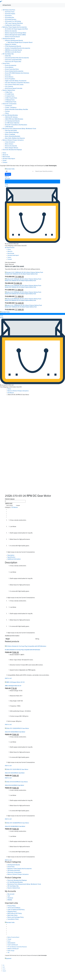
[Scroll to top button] (62, 966)
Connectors (8, 105)
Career (4, 160)
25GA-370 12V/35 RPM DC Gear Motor (15, 773)
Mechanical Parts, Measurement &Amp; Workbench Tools (19, 128)
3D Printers (8, 15)
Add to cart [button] (8, 678)
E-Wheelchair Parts (10, 101)
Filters (7, 113)
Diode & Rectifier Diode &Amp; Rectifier (16, 109)
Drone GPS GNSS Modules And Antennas (17, 73)
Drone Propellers (10, 78)
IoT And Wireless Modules (10, 115)
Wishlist (9, 899)
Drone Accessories (10, 65)
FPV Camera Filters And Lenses (14, 84)
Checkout (10, 898)
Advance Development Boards (14, 40)
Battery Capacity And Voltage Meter (15, 33)
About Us (5, 154)
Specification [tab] (11, 557)
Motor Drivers (9, 144)
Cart (8, 896)
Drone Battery (9, 67)
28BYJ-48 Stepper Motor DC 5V (13, 685)
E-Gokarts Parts (9, 96)
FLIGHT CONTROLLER (12, 944)
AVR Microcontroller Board (13, 52)
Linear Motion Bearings (12, 132)
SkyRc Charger (10, 950)
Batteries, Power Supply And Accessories (15, 27)
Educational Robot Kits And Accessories (17, 57)
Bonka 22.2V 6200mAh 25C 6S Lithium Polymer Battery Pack (20, 293)
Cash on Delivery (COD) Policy (16, 909)
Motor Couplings (10, 134)
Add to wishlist (9, 505)
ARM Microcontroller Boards (13, 50)
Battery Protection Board (12, 36)
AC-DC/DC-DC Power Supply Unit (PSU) (16, 29)
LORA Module (9, 126)
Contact (5, 162)
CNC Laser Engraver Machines (14, 23)
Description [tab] (10, 555)
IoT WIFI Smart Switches (12, 123)
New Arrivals (6, 156)
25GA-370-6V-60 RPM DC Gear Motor (14, 785)
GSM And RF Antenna (11, 117)
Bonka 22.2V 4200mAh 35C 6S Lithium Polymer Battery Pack (20, 280)
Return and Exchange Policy (15, 917)
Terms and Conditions (13, 907)
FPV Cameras (9, 86)
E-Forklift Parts (9, 94)
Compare (18, 505)
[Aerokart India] (4, 1)
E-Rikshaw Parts (10, 100)
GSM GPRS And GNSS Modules (14, 119)
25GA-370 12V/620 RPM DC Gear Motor (15, 732)
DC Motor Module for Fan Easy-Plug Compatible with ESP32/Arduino (22, 649)
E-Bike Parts (8, 92)
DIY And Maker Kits (8, 54)
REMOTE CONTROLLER (12, 948)
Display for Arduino (10, 44)
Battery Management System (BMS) (15, 34)
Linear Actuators (10, 142)
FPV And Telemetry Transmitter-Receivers (17, 82)
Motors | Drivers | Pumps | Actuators (13, 140)
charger (9, 939)
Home (4, 153)
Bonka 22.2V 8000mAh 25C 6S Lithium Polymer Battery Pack (20, 300)
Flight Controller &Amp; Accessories (15, 80)
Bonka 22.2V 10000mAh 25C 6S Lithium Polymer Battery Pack (21, 307)
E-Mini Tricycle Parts (11, 98)
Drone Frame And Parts (12, 69)
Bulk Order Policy (12, 915)
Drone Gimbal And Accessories (14, 71)
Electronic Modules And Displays (12, 149)
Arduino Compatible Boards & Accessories (17, 48)
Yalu (8, 952)
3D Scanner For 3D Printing (13, 21)
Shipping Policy (11, 911)
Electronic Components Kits (13, 59)
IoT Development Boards (12, 121)
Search (8, 174)
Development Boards (9, 38)
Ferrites (7, 111)
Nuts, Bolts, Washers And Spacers (15, 138)
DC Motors (10, 392)
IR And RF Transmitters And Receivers (16, 124)
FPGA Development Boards (13, 46)
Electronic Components (9, 103)
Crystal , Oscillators (10, 107)
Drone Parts (6, 63)
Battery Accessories (11, 31)
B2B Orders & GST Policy (14, 913)
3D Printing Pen (9, 17)
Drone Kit (8, 75)
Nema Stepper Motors (11, 147)
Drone (8, 941)
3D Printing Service (10, 19)
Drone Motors (9, 77)
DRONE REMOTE (11, 943)
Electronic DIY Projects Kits (13, 61)
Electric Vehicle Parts (9, 90)
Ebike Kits (8, 55)
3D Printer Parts (9, 11)
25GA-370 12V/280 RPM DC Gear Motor (15, 826)
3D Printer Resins (10, 13)
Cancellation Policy (13, 919)
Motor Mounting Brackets (12, 136)
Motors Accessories (11, 146)
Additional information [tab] (14, 559)
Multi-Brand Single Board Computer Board (20, 42)
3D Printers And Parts (9, 10)
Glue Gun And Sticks (11, 130)
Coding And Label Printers (12, 25)
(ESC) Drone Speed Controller (13, 88)
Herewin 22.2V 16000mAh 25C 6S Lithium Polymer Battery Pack (21, 274)
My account (10, 894)
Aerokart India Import (9, 158)
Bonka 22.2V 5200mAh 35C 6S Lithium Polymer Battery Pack (20, 287)
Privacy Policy (11, 905)
